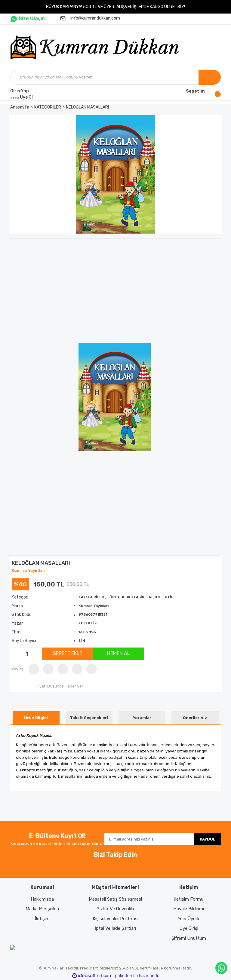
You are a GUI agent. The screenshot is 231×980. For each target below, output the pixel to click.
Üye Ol (21, 97)
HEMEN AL (118, 653)
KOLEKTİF (164, 597)
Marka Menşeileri (42, 908)
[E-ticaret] (114, 975)
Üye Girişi (188, 928)
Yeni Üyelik (188, 918)
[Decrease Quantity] (17, 654)
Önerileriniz (195, 717)
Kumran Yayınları (28, 570)
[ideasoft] (84, 975)
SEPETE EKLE (67, 653)
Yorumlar (142, 717)
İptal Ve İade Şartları (115, 928)
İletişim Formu (188, 899)
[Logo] (96, 47)
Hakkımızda (42, 899)
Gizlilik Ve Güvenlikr (115, 908)
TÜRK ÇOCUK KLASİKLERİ (129, 597)
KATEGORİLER (91, 597)
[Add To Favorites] (13, 686)
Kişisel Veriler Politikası (115, 918)
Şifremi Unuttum (188, 938)
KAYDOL (207, 839)
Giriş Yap (19, 90)
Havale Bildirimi (188, 908)
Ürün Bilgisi (36, 717)
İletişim (42, 918)
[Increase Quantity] (36, 654)
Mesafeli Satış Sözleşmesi (115, 899)
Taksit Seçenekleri (89, 717)
